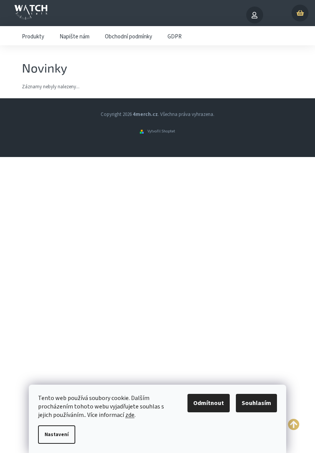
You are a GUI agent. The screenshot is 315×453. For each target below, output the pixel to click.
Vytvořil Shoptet (161, 131)
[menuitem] (33, 35)
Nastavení (57, 434)
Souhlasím (256, 403)
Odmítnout (208, 403)
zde (129, 415)
